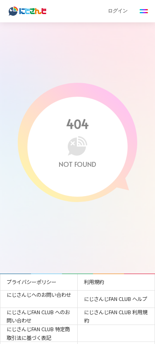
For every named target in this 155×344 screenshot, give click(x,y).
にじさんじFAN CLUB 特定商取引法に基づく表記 (38, 333)
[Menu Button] (144, 11)
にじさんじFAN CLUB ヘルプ (115, 299)
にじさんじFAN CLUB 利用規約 (115, 316)
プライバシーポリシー (31, 282)
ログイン (118, 10)
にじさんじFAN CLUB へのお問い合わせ (38, 316)
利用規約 (94, 282)
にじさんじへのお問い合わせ (39, 294)
